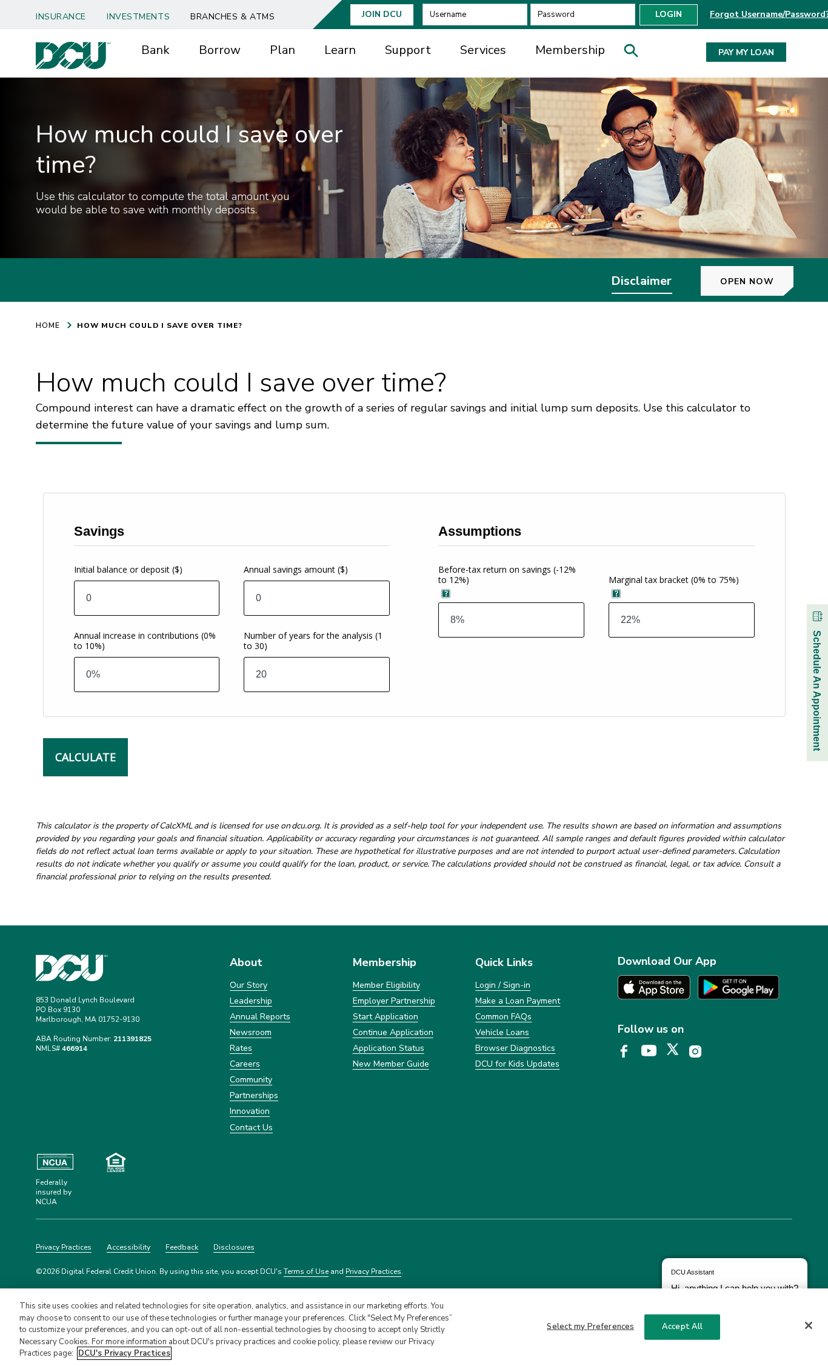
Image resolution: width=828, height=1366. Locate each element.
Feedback (181, 1247)
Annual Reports (260, 1016)
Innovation (250, 1111)
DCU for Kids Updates (517, 1064)
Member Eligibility (386, 985)
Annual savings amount (296, 569)
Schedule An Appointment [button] (817, 690)
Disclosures (234, 1247)
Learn (340, 50)
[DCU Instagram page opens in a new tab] (699, 1052)
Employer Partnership (394, 1001)
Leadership (251, 1001)
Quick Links (504, 962)
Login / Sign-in (502, 985)
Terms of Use (306, 1271)
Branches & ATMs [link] (232, 16)
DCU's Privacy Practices (124, 1353)
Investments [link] (138, 16)
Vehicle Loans (502, 1032)
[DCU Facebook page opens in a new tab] (628, 1052)
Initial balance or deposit (128, 569)
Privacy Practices (64, 1247)
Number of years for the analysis (313, 640)
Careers (245, 1064)
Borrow (220, 50)
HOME (48, 325)
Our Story (248, 985)
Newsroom (251, 1032)
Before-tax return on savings (507, 574)
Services (483, 50)
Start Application (385, 1016)
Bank (155, 50)
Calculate (85, 757)
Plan (282, 50)
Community (251, 1079)
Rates (241, 1048)
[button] (635, 53)
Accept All (682, 1326)
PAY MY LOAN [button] (746, 52)
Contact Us (251, 1127)
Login (668, 14)
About (246, 962)
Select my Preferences (590, 1326)
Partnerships (254, 1095)
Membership (570, 50)
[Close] (808, 1325)
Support (408, 50)
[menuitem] (65, 12)
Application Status (388, 1048)
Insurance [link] (61, 16)
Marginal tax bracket (674, 580)
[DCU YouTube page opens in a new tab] (653, 1051)
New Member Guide (391, 1064)
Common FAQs (503, 1016)
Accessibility (128, 1247)
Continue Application (393, 1032)
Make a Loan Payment (517, 1001)
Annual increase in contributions (145, 640)
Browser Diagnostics (515, 1048)
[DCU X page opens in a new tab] (677, 1051)
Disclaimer (641, 281)
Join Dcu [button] (382, 14)
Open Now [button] (747, 281)
